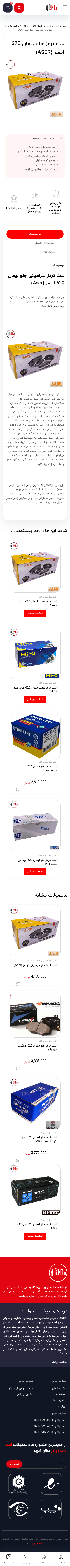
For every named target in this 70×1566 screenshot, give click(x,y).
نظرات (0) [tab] (49, 252)
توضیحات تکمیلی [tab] (44, 243)
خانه (44, 1562)
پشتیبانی (26, 1562)
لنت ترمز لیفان (34, 485)
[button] (19, 8)
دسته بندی (61, 1562)
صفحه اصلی (60, 26)
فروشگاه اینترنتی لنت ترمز (23, 494)
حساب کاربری (8, 1562)
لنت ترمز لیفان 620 (16, 26)
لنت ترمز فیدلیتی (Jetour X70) (41, 960)
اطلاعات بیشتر (35, 613)
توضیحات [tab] (35, 234)
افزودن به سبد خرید (17, 789)
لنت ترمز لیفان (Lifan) (40, 26)
